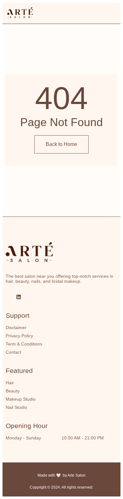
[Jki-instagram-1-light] (8, 296)
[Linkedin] (18, 296)
